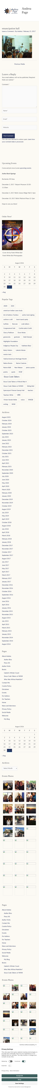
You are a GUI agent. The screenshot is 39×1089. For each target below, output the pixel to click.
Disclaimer (5, 689)
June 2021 (5, 460)
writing (5, 404)
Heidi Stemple (27, 337)
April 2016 (5, 605)
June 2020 (5, 479)
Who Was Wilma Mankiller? (13, 679)
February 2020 (7, 493)
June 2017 (5, 565)
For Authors (6, 696)
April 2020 (5, 486)
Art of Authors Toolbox (10, 315)
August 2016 (6, 598)
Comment (5, 84)
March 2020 (6, 489)
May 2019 (5, 516)
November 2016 (7, 588)
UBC (19, 395)
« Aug (4, 292)
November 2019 (7, 503)
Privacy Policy (6, 709)
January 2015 (6, 634)
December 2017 (7, 545)
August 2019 (6, 509)
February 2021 (7, 466)
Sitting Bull (30, 386)
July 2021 (5, 456)
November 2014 (7, 637)
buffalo (6, 324)
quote (13, 372)
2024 (12, 306)
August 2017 (6, 558)
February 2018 (7, 539)
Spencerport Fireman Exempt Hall (13, 390)
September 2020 (7, 473)
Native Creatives (21, 363)
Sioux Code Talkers (11, 377)
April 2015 (5, 624)
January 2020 (6, 496)
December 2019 (7, 499)
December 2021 (7, 450)
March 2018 (6, 535)
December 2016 (7, 585)
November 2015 (7, 614)
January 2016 (6, 608)
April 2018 (5, 532)
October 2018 (6, 522)
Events (4, 692)
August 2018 (6, 526)
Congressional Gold (9, 328)
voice (22, 400)
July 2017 (5, 562)
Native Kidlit (7, 367)
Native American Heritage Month (15, 359)
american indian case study (13, 310)
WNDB (30, 400)
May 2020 (5, 483)
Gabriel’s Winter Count (11, 673)
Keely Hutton (7, 350)
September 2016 (7, 595)
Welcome (5, 716)
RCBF (20, 372)
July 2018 (5, 529)
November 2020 (7, 470)
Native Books (7, 363)
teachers (30, 390)
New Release (18, 367)
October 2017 (6, 552)
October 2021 (6, 453)
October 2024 (6, 420)
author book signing (28, 315)
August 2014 (6, 644)
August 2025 (6, 417)
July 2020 (5, 476)
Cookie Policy (6, 686)
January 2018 (6, 542)
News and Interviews (9, 706)
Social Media (6, 712)
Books (4, 669)
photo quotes (30, 367)
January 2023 (6, 440)
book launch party (22, 319)
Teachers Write (8, 395)
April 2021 (5, 463)
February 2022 (7, 447)
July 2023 (5, 437)
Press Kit (7, 663)
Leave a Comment (8, 31)
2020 (5, 306)
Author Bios (8, 659)
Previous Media (19, 64)
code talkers (25, 324)
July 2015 (5, 621)
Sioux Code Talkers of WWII (13, 386)
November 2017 (7, 549)
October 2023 (6, 430)
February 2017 (7, 578)
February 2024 (7, 424)
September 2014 (7, 641)
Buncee (15, 324)
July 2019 (5, 512)
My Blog (7, 719)
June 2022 (5, 443)
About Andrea (6, 656)
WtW (13, 404)
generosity (6, 337)
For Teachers (6, 699)
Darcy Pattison (9, 332)
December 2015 (7, 611)
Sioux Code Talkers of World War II (14, 382)
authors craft (8, 319)
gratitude (17, 337)
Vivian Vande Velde (10, 400)
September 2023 (7, 433)
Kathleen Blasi (26, 346)
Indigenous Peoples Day (10, 346)
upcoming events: (26, 168)
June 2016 (5, 601)
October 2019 (6, 506)
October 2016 (6, 591)
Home (4, 702)
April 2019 (5, 519)
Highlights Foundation (10, 341)
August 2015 (6, 618)
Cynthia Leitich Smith (25, 328)
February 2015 (7, 631)
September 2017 (7, 555)
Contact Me (6, 683)
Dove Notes (22, 332)
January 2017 (6, 581)
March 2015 (6, 628)
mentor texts (7, 354)
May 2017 (5, 568)
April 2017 (5, 572)
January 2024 (6, 427)
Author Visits (6, 666)
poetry (5, 372)
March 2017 (6, 575)
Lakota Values (21, 350)
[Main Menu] (35, 10)
